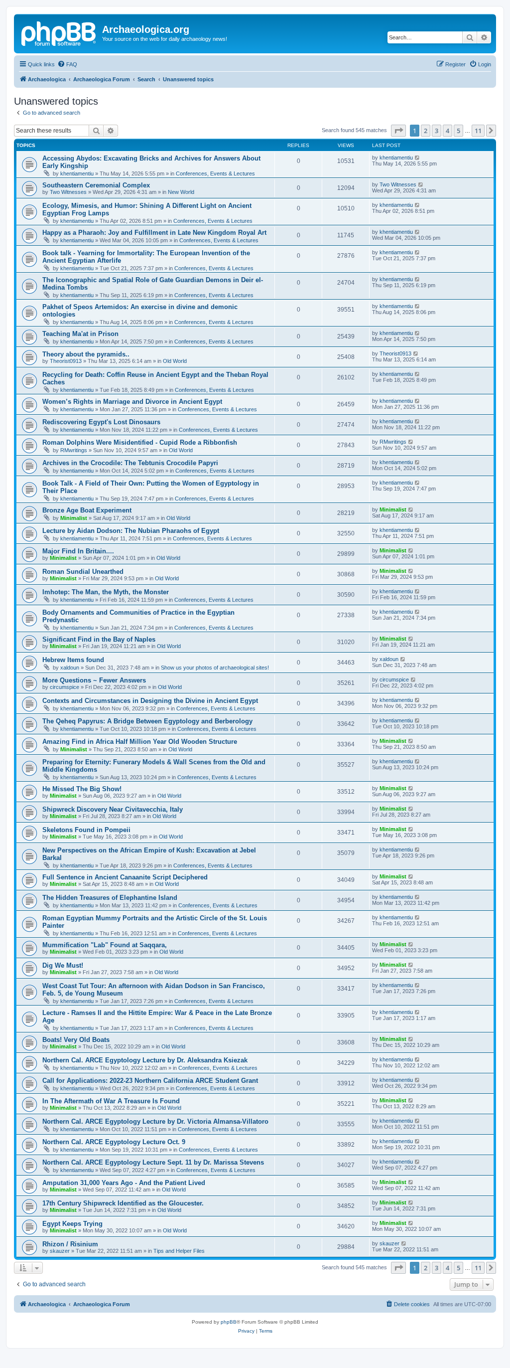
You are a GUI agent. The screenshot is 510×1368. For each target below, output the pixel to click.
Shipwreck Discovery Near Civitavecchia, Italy (112, 809)
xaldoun (69, 668)
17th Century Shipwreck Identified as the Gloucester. (123, 1203)
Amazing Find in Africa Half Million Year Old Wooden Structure (139, 741)
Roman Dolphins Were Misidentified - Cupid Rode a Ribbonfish (139, 442)
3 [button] (436, 130)
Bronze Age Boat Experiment (86, 510)
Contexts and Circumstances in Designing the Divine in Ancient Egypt (150, 700)
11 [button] (478, 130)
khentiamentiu (77, 173)
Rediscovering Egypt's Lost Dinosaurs (101, 422)
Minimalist (73, 518)
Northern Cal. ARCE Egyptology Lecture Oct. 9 (113, 1142)
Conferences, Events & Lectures (215, 173)
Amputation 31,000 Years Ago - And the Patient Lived (123, 1183)
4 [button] (447, 130)
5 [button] (458, 130)
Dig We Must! (62, 965)
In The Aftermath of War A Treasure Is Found (111, 1101)
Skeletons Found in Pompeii (86, 830)
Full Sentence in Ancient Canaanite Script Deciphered (125, 877)
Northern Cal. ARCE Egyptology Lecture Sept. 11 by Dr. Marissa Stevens (153, 1162)
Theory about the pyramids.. (85, 354)
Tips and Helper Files (179, 1251)
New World (181, 192)
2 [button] (425, 130)
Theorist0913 (66, 361)
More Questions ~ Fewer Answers (94, 680)
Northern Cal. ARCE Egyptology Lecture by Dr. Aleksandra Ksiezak (145, 1060)
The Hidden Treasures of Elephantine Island (109, 897)
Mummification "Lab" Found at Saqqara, (104, 945)
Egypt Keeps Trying (72, 1223)
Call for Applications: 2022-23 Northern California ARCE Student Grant (150, 1080)
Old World (175, 361)
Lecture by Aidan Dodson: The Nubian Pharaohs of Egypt (130, 530)
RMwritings (73, 450)
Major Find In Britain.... (78, 551)
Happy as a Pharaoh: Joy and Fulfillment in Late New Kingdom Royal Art (154, 232)
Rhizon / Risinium (70, 1244)
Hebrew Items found (73, 660)
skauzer (60, 1251)
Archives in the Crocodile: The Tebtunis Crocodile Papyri (130, 463)
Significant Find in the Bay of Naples (98, 639)
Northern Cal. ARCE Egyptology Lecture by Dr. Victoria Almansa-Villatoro (155, 1121)
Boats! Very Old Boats (76, 1039)
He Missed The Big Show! (82, 789)
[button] (398, 131)
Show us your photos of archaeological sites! (215, 668)
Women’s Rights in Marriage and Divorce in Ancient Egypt (132, 401)
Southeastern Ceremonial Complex (96, 185)
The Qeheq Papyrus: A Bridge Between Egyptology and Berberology (147, 721)
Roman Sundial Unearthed (83, 571)
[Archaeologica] (59, 32)
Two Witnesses (68, 192)
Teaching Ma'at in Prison (80, 334)
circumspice (64, 687)
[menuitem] (67, 64)
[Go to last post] (417, 158)
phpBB (229, 1322)
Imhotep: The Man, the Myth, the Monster (105, 592)
